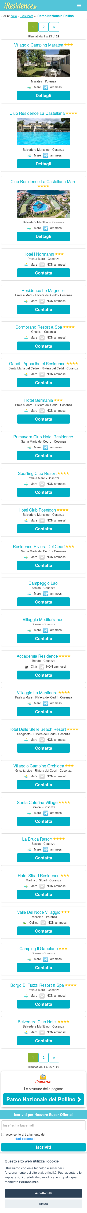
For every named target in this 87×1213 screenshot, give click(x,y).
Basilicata (26, 16)
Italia (14, 16)
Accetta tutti (43, 1193)
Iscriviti (43, 1147)
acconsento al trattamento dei (25, 1136)
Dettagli (43, 95)
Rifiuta (43, 1203)
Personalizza (28, 1182)
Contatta (43, 273)
